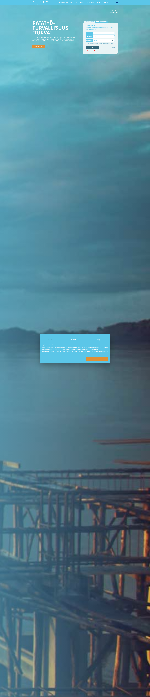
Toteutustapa (89, 36)
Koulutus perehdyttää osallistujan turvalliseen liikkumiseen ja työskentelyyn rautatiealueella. (53, 38)
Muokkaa (73, 359)
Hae (92, 47)
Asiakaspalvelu (114, 11)
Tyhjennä (113, 47)
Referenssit (91, 2)
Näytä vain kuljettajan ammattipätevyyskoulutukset (100, 43)
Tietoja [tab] (98, 339)
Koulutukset (74, 2)
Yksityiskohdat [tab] (75, 339)
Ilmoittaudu (38, 46)
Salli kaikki (97, 359)
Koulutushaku (63, 2)
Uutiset (99, 2)
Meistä (106, 2)
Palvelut (82, 2)
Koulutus (88, 33)
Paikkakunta (88, 40)
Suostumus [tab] (51, 339)
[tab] (89, 22)
